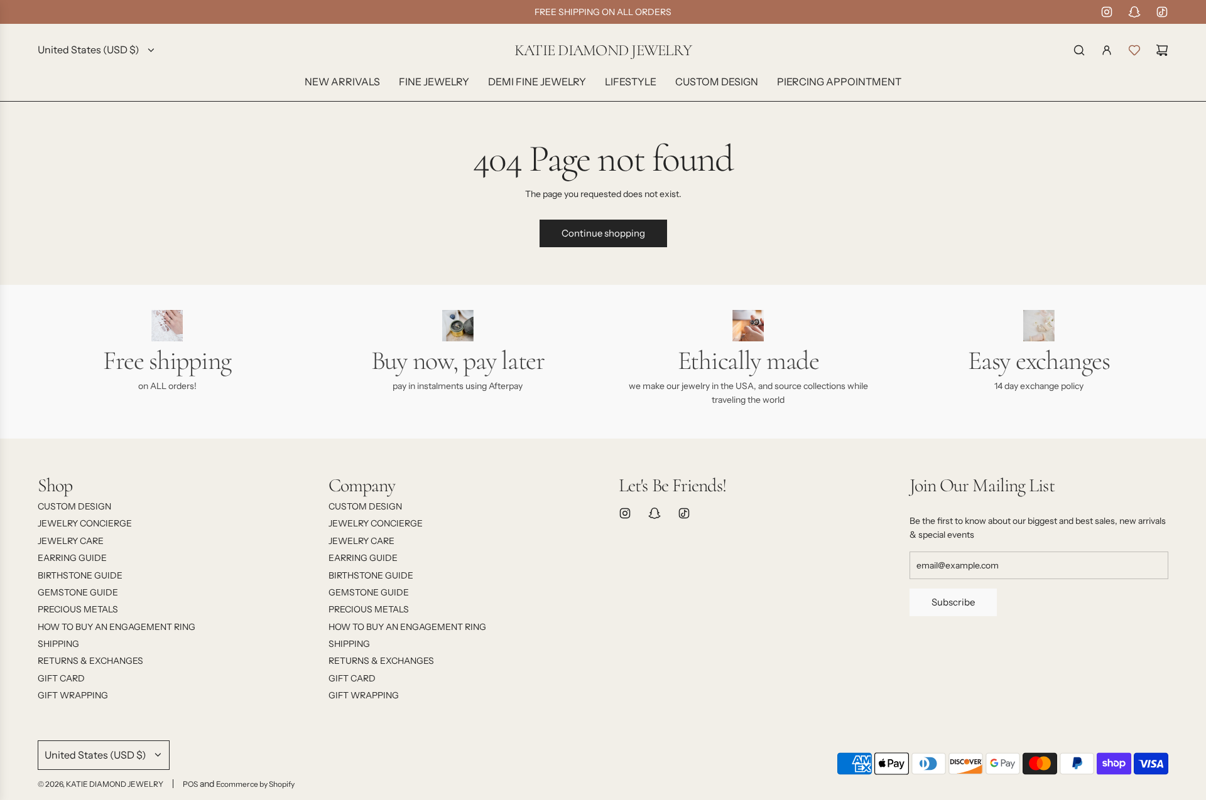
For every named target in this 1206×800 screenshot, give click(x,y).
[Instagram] (1107, 12)
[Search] (1079, 50)
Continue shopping (603, 233)
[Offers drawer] (1134, 50)
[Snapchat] (1134, 12)
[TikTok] (1162, 12)
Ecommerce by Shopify (255, 784)
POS (190, 784)
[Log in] (1107, 50)
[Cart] (1162, 50)
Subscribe (953, 602)
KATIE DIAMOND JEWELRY (603, 50)
